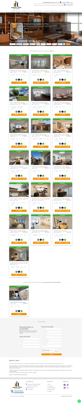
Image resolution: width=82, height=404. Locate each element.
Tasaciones (46, 11)
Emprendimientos (54, 11)
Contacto (68, 11)
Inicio (49, 384)
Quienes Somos (62, 11)
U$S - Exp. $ (40, 82)
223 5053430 (63, 2)
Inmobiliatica (16, 396)
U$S (19, 82)
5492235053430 (46, 2)
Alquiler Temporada (16, 11)
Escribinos (70, 2)
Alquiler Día (25, 11)
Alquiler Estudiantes (37, 11)
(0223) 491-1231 (55, 2)
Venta (30, 11)
